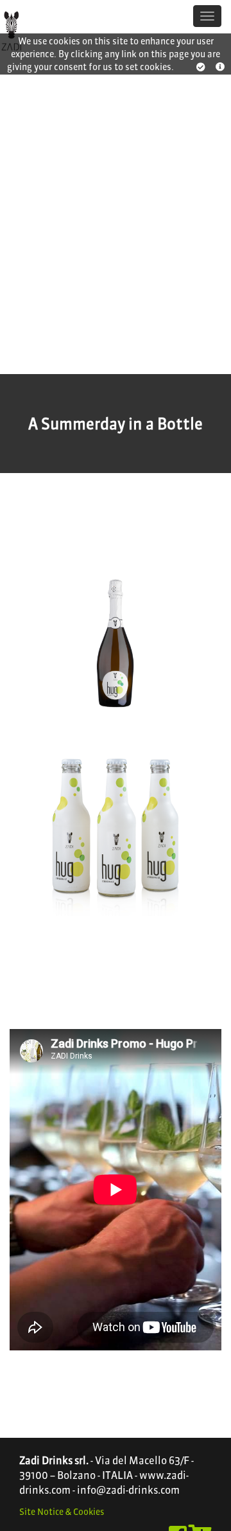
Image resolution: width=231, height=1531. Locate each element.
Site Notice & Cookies (61, 1512)
